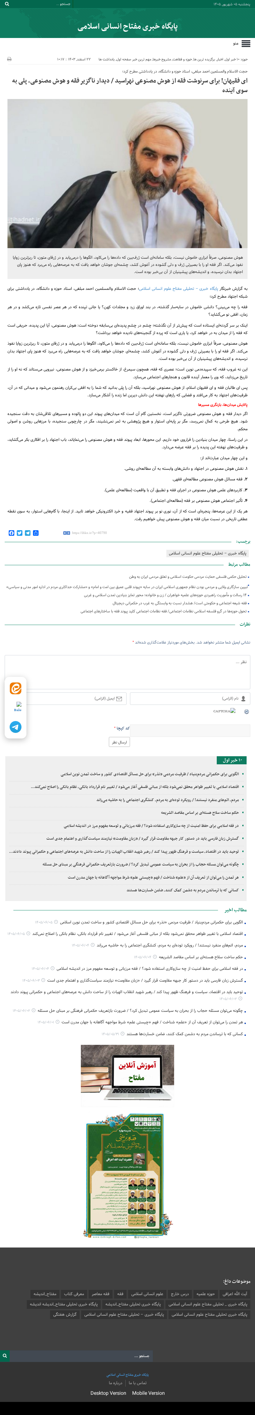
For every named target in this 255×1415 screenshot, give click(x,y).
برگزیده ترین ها (204, 59)
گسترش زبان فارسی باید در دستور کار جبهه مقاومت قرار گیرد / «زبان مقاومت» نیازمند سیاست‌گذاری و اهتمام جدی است (142, 838)
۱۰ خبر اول (232, 59)
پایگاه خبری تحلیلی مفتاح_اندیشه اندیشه (64, 1304)
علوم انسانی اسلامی (147, 1294)
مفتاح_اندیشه (45, 1294)
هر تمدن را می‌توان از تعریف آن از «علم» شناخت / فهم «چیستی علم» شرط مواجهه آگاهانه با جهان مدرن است (153, 877)
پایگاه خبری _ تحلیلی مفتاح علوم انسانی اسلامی (208, 1304)
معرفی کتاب (74, 1294)
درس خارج (180, 1294)
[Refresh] (246, 711)
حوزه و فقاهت (182, 59)
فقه (120, 1294)
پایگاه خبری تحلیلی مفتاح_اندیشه (133, 1304)
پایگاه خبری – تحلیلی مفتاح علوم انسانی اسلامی (179, 288)
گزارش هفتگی (64, 1314)
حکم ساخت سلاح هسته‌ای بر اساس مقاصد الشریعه (200, 812)
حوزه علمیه (206, 1294)
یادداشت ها (107, 59)
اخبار (220, 59)
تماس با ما (137, 1383)
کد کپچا (123, 728)
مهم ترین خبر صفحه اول (133, 59)
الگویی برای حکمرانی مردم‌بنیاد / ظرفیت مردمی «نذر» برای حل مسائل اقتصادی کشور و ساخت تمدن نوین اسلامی (150, 774)
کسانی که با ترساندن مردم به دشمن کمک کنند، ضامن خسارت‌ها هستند (183, 890)
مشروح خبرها (162, 59)
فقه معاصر (100, 1294)
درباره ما (115, 1383)
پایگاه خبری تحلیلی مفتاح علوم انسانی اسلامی (209, 1314)
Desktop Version (108, 1393)
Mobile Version (148, 1393)
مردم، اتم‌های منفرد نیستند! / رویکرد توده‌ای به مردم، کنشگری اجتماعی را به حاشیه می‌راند (167, 800)
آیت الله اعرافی (235, 1294)
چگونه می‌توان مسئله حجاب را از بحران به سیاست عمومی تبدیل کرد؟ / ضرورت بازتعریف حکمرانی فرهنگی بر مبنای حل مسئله (141, 864)
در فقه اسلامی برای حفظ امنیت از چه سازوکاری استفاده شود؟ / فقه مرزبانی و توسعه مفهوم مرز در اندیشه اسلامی (151, 826)
